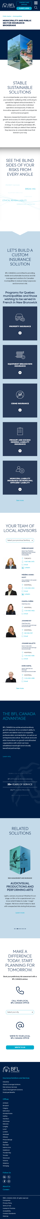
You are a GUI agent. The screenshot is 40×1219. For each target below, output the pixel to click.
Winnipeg (6, 1166)
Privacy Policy (7, 1203)
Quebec (5, 1142)
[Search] (36, 7)
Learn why (7, 756)
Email (26, 565)
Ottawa (5, 1137)
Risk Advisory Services (10, 1087)
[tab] (14, 928)
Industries (6, 1082)
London (5, 1132)
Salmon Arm (7, 1147)
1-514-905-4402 (29, 611)
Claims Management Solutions (13, 1090)
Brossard (6, 1106)
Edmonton (6, 1111)
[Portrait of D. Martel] (10, 677)
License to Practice (9, 1208)
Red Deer (6, 1145)
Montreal (6, 1134)
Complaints (6, 1200)
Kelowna (5, 1124)
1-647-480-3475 (29, 562)
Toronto (5, 1155)
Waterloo (6, 1163)
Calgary (5, 1108)
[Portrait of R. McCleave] (10, 563)
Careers (6, 1189)
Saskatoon (6, 1150)
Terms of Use (7, 1206)
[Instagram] (9, 1181)
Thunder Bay (7, 1153)
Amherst (5, 1103)
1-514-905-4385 (29, 656)
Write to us (20, 1047)
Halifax (5, 1116)
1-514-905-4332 (29, 588)
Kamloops (6, 1121)
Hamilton (6, 1119)
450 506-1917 (28, 633)
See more (20, 500)
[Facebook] (4, 1181)
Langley (5, 1126)
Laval (4, 1129)
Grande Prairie (7, 1113)
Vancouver (6, 1158)
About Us (6, 1186)
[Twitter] (9, 1177)
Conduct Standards (9, 1213)
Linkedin (27, 568)
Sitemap (5, 1216)
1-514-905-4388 (29, 678)
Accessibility (7, 1211)
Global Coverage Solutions (11, 1084)
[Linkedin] (4, 1177)
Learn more (20, 913)
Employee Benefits (9, 1092)
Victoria (5, 1161)
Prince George (7, 1140)
